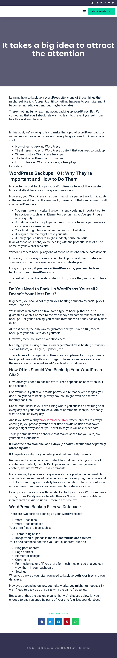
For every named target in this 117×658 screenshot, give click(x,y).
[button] (92, 3)
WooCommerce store (54, 420)
